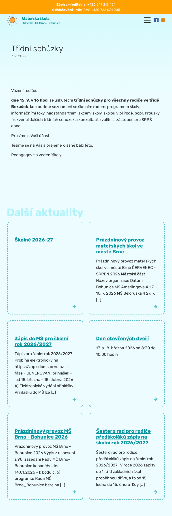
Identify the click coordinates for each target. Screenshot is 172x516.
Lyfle (78, 10)
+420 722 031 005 (105, 10)
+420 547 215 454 (101, 4)
